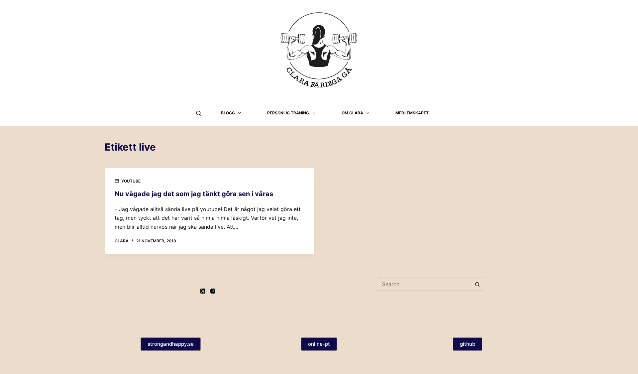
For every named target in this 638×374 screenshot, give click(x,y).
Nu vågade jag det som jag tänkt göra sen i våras (194, 194)
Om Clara (352, 112)
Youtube (131, 181)
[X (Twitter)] (202, 291)
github (467, 344)
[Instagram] (212, 291)
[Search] (198, 113)
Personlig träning (288, 112)
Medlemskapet (412, 112)
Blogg (228, 112)
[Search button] (477, 284)
